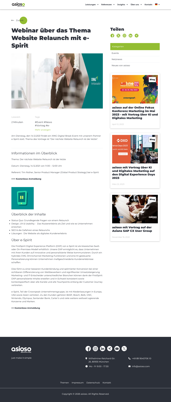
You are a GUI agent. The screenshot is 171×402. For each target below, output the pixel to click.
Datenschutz (93, 382)
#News (48, 122)
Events (115, 53)
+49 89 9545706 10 (141, 358)
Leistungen (90, 4)
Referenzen (106, 4)
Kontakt (148, 4)
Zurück (19, 20)
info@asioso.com (141, 366)
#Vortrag (40, 125)
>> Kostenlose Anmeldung (25, 308)
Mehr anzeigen (43, 130)
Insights (121, 4)
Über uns (135, 4)
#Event (39, 122)
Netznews (117, 59)
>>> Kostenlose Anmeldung (26, 179)
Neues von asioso (121, 65)
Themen (64, 382)
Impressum (78, 382)
